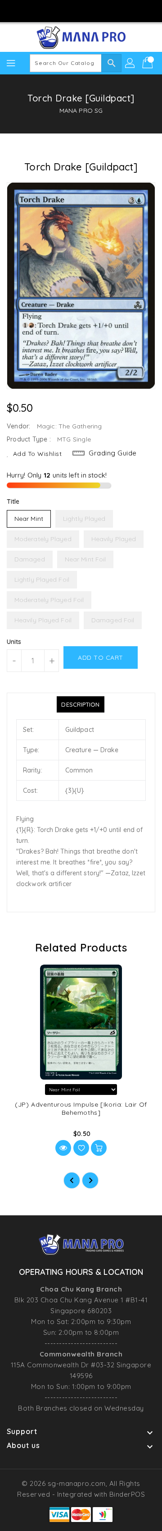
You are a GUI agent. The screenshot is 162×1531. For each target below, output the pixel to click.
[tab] (80, 704)
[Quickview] (63, 1148)
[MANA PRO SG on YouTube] (89, 10)
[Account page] (131, 63)
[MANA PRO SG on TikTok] (106, 10)
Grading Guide (113, 453)
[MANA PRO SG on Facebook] (55, 10)
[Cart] (149, 63)
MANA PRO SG (81, 110)
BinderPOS (127, 1494)
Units (14, 642)
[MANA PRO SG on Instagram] (72, 10)
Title (13, 501)
